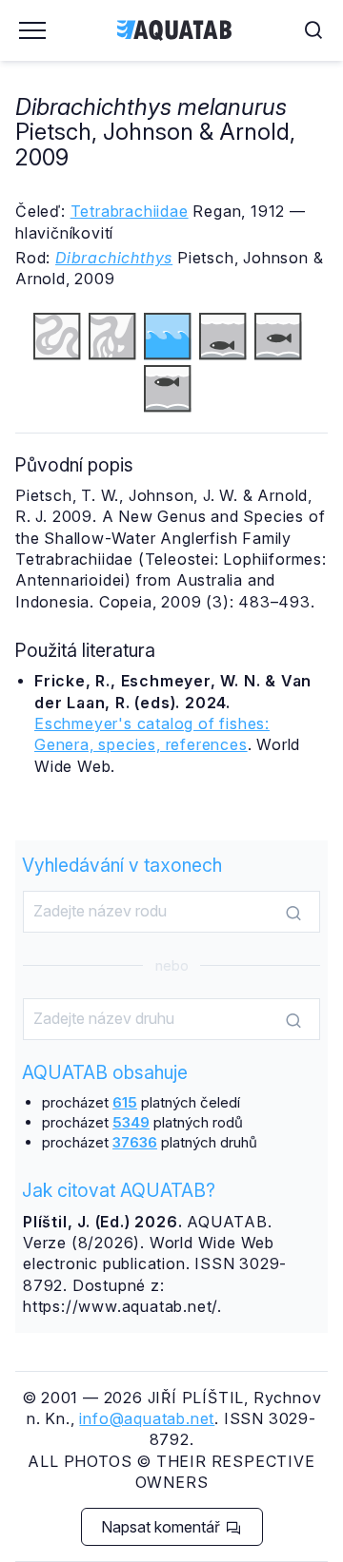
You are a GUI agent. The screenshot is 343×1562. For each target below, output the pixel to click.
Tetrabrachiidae (130, 211)
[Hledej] (293, 912)
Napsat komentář (162, 1526)
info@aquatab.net (146, 1418)
